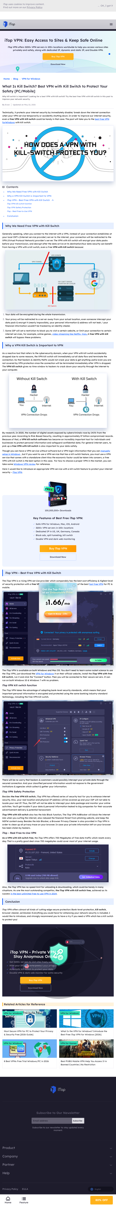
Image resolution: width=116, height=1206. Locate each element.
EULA (25, 1189)
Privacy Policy (10, 1189)
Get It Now (58, 613)
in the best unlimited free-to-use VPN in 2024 (34, 893)
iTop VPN (17, 472)
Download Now (58, 64)
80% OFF (101, 1200)
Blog (15, 78)
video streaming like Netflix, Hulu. (70, 334)
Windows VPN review (24, 464)
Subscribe (77, 1121)
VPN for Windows (31, 78)
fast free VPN (96, 584)
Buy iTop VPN (58, 56)
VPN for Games (68, 1043)
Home (6, 78)
